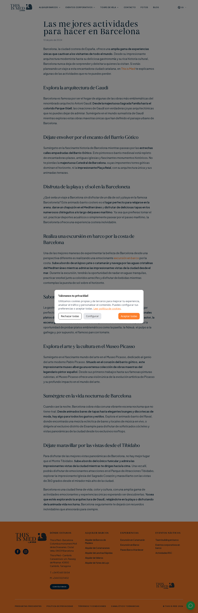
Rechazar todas (70, 316)
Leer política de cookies (107, 308)
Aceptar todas (129, 316)
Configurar (92, 316)
